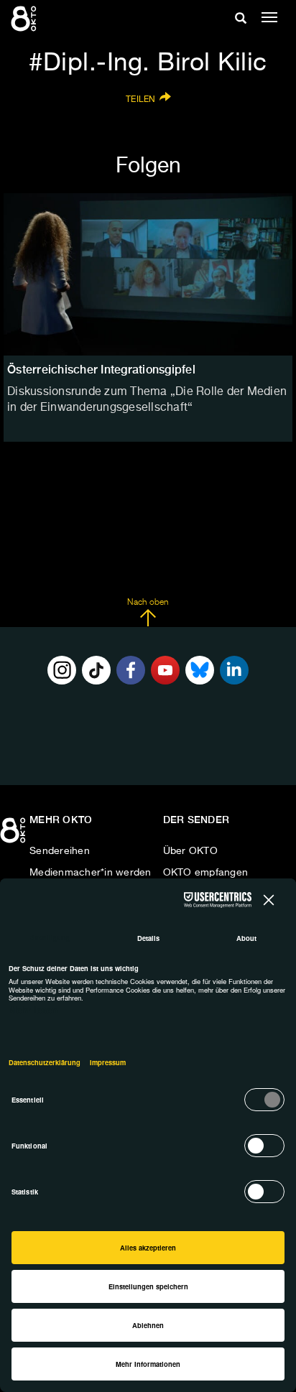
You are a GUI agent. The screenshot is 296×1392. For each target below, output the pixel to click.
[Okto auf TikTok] (96, 670)
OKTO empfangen (206, 873)
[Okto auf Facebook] (130, 670)
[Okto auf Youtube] (165, 670)
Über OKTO (190, 851)
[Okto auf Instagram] (61, 670)
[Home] (14, 835)
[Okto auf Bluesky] (199, 670)
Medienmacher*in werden (90, 873)
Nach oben (147, 602)
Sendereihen (59, 851)
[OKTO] (25, 18)
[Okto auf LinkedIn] (234, 670)
